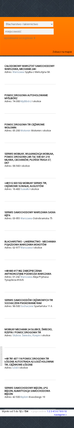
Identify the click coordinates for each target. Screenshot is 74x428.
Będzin (24, 397)
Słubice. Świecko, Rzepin (27, 335)
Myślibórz (26, 101)
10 (65, 411)
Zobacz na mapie (62, 51)
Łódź (16, 367)
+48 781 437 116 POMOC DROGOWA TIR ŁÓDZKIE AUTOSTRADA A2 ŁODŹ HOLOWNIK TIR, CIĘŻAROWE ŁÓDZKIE (29, 361)
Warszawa (19, 72)
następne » (60, 414)
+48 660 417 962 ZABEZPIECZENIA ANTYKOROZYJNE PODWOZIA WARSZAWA (28, 272)
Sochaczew (27, 306)
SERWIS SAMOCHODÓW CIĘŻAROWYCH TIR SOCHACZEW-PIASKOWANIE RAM (29, 301)
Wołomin (25, 130)
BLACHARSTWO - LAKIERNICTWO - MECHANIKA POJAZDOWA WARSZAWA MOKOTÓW (30, 243)
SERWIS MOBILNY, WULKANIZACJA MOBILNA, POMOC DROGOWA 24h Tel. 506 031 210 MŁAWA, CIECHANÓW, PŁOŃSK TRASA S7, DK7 (29, 158)
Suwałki (25, 189)
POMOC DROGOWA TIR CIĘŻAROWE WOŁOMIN (25, 126)
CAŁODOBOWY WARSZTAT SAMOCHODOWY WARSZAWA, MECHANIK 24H (29, 67)
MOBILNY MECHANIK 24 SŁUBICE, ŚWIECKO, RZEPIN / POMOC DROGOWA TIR (28, 331)
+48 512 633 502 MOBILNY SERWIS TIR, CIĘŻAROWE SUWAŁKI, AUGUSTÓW (26, 184)
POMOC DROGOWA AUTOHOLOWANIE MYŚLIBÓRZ (26, 96)
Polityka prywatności (1, 356)
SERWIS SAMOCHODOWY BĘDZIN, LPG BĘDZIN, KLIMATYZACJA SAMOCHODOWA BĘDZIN (27, 391)
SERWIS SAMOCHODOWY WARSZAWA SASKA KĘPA (30, 214)
